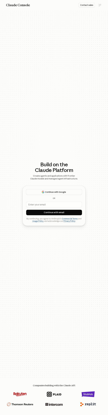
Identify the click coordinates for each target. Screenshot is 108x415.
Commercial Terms (70, 218)
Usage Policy (37, 221)
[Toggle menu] (100, 5)
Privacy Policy (69, 221)
